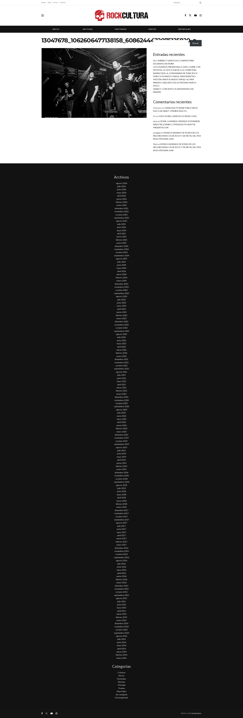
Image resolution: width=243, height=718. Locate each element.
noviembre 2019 (121, 438)
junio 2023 (121, 302)
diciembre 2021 (121, 359)
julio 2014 (121, 639)
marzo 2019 (121, 463)
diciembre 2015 (121, 586)
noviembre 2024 (121, 249)
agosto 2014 (121, 636)
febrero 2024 (121, 277)
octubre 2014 (122, 629)
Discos (152, 29)
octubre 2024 (122, 252)
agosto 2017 (121, 523)
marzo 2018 (121, 501)
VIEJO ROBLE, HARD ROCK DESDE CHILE (178, 116)
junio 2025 (121, 227)
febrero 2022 (121, 353)
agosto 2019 (121, 447)
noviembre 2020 (121, 400)
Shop (49, 2)
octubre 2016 (122, 554)
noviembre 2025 (121, 211)
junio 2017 (121, 529)
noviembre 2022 (121, 324)
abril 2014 (121, 648)
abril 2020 (121, 422)
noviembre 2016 (121, 551)
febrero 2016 (121, 579)
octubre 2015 (122, 592)
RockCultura (196, 713)
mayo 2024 (121, 268)
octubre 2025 (122, 214)
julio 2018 (121, 488)
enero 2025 (121, 243)
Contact (63, 2)
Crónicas (121, 672)
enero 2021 (121, 394)
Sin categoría (121, 694)
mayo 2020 (121, 419)
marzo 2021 (121, 387)
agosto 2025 (121, 221)
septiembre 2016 (121, 557)
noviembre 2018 (121, 475)
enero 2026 (121, 205)
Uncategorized (121, 697)
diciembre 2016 (121, 548)
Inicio (55, 29)
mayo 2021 (121, 381)
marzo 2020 (121, 425)
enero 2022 (121, 356)
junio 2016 (121, 567)
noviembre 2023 (121, 287)
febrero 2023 (121, 315)
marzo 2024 (121, 274)
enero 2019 (121, 469)
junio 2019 (121, 453)
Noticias (88, 29)
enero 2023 (121, 318)
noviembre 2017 (121, 513)
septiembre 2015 (121, 595)
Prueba (121, 688)
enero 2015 (121, 620)
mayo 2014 (121, 645)
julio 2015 (121, 601)
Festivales (120, 29)
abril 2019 (121, 460)
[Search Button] (200, 2)
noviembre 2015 (121, 589)
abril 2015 (121, 611)
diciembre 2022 (121, 321)
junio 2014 (121, 642)
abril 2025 (121, 233)
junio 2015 (121, 604)
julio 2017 (121, 526)
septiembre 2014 (121, 633)
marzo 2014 (121, 651)
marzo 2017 (121, 538)
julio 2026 (121, 186)
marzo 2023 (121, 312)
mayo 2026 (121, 192)
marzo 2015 (121, 614)
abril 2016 (121, 573)
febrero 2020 (121, 428)
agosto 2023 (121, 296)
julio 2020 (121, 412)
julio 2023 (121, 299)
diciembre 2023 (121, 284)
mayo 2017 (121, 532)
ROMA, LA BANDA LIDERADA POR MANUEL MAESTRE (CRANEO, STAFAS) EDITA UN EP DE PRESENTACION (176, 124)
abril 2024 (121, 271)
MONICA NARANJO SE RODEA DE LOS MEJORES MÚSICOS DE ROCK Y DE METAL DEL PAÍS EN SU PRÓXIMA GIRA (177, 136)
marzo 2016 (121, 576)
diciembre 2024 (121, 246)
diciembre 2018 (121, 472)
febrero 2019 (121, 466)
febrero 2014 (121, 655)
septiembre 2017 (121, 519)
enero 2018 (121, 507)
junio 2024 (121, 265)
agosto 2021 (121, 372)
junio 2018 (121, 491)
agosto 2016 (121, 560)
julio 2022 (121, 337)
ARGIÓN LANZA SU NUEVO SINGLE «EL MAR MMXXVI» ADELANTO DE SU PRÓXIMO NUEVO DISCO (174, 82)
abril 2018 (121, 497)
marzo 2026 (121, 199)
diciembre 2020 (121, 397)
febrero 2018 (121, 504)
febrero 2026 (121, 202)
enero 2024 (121, 280)
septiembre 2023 (121, 293)
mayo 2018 (121, 494)
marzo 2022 (121, 350)
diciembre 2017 (121, 510)
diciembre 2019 (121, 435)
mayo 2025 (121, 230)
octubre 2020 (122, 403)
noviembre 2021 (121, 362)
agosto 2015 (121, 598)
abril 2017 (121, 535)
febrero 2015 (121, 617)
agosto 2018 (121, 485)
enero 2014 (121, 658)
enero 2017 (121, 545)
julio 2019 (121, 450)
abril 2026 (121, 196)
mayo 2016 (121, 570)
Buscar (156, 38)
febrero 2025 (121, 240)
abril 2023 (121, 309)
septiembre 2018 (121, 482)
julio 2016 (121, 563)
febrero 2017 (121, 541)
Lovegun (157, 133)
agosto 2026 (121, 183)
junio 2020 (121, 416)
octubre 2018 (122, 479)
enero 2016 (121, 582)
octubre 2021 (122, 365)
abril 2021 (121, 384)
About (43, 2)
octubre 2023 (122, 290)
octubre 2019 (122, 441)
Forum (55, 2)
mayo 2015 (121, 607)
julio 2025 (121, 224)
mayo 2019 (121, 457)
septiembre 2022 (121, 331)
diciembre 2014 (121, 623)
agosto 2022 (121, 334)
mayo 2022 (121, 343)
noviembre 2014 (121, 626)
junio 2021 (121, 378)
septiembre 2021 (121, 368)
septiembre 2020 (121, 406)
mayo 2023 (121, 306)
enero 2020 (121, 431)
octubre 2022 (122, 328)
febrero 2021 (121, 390)
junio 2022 (121, 340)
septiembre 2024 (121, 255)
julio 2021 (121, 375)
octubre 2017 (122, 516)
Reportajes (184, 29)
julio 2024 (121, 262)
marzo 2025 (121, 236)
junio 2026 (121, 189)
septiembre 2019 (121, 444)
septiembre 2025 (121, 218)
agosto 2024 (121, 258)
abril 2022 (121, 347)
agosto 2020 (121, 409)
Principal (121, 685)
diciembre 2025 (121, 208)
